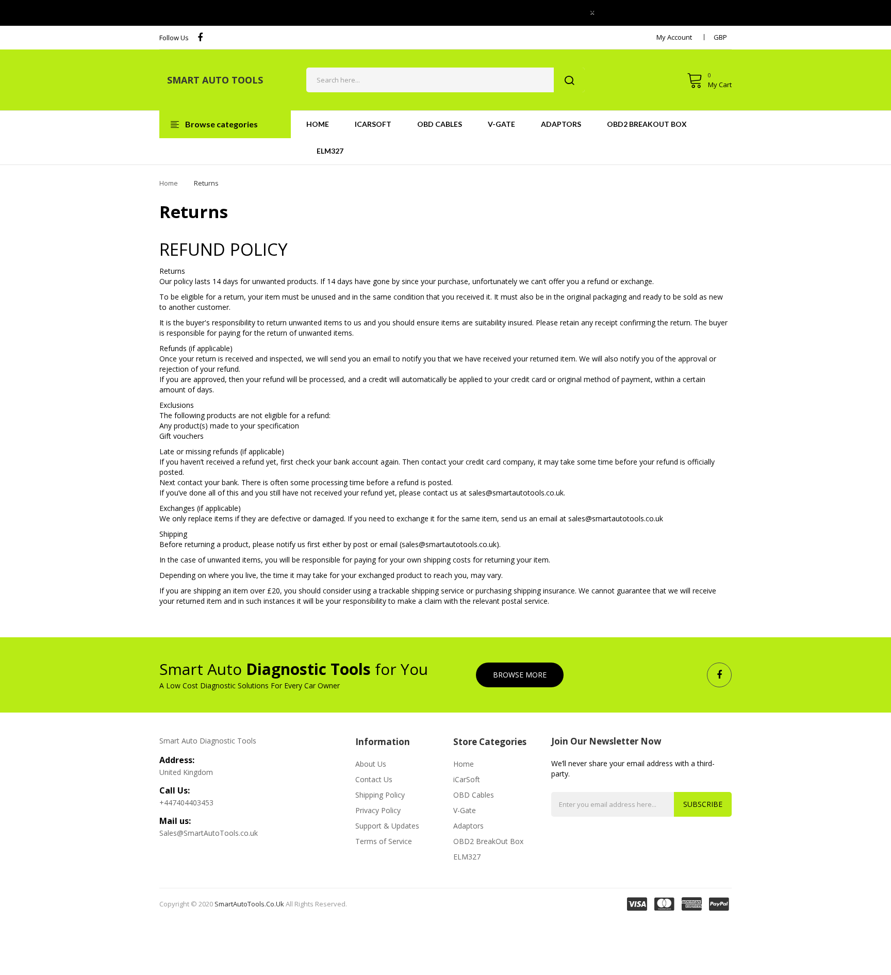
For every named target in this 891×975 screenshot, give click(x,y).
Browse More (520, 675)
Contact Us (373, 779)
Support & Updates (387, 826)
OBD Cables (473, 795)
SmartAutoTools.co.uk (249, 903)
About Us (370, 764)
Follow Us (174, 37)
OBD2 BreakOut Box (488, 841)
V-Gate (464, 810)
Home (168, 183)
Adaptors (468, 826)
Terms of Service (383, 841)
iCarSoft (466, 779)
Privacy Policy (378, 810)
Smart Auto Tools (215, 80)
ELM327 (467, 857)
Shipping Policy (380, 795)
